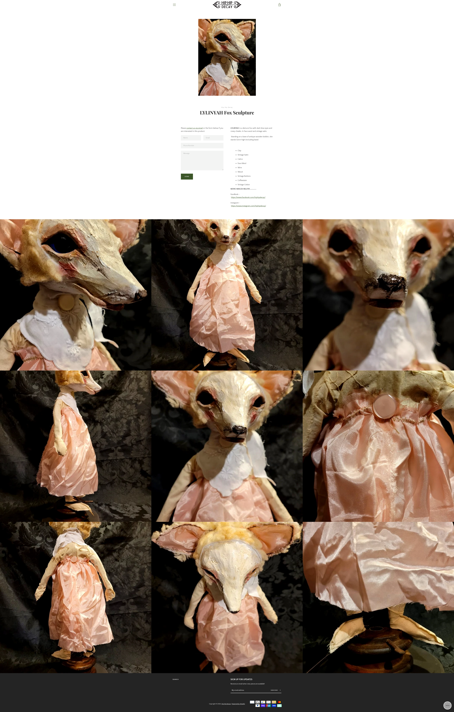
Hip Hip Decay (226, 704)
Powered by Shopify (238, 704)
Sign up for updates (241, 679)
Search (176, 679)
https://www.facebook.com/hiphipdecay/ (248, 197)
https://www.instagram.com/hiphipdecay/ (248, 206)
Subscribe (274, 690)
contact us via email (194, 128)
